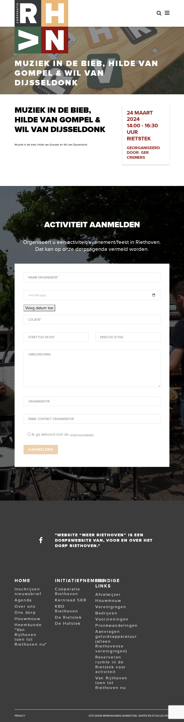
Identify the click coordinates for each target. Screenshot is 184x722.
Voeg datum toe (39, 308)
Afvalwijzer (108, 594)
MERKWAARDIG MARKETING (120, 715)
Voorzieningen (112, 619)
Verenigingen (110, 607)
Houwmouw (28, 618)
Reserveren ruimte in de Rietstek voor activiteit (110, 664)
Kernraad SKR (70, 600)
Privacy (20, 715)
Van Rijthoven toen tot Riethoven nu (111, 683)
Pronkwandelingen (116, 625)
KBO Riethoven (66, 609)
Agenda (23, 600)
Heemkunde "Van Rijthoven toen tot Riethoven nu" (31, 634)
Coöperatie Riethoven (67, 591)
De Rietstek (68, 617)
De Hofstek (68, 623)
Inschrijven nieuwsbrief (28, 591)
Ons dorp (25, 612)
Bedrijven (106, 613)
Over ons (25, 606)
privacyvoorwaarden (82, 434)
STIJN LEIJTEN (160, 715)
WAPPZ (142, 715)
